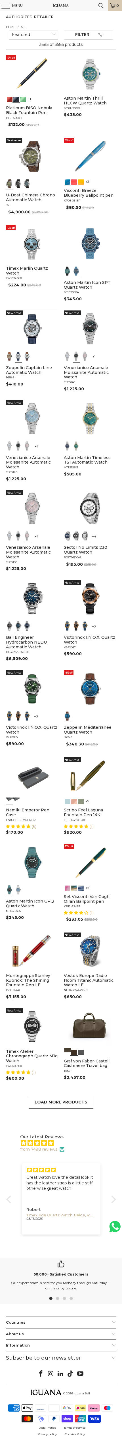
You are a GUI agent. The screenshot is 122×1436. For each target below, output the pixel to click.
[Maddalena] (74, 801)
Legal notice (47, 1427)
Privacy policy (47, 1434)
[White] (18, 356)
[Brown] (67, 1052)
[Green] (22, 98)
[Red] (9, 98)
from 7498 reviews (38, 1149)
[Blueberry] (67, 181)
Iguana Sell (82, 1393)
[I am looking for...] (101, 5)
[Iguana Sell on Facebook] (41, 1374)
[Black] (16, 98)
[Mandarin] (80, 181)
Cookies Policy (75, 1434)
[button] (18, 826)
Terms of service (75, 1427)
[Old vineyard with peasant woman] (80, 887)
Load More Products (61, 1102)
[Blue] (27, 183)
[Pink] (85, 356)
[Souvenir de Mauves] (67, 887)
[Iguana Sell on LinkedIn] (60, 1374)
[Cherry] (74, 181)
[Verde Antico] (80, 801)
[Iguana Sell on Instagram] (51, 1374)
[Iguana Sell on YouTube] (80, 1374)
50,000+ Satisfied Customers (61, 1274)
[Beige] (9, 356)
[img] (64, 1143)
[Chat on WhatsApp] (115, 1228)
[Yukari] (16, 801)
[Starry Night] (74, 887)
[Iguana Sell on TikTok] (70, 1374)
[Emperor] (9, 801)
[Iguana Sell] (61, 5)
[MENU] (3, 5)
